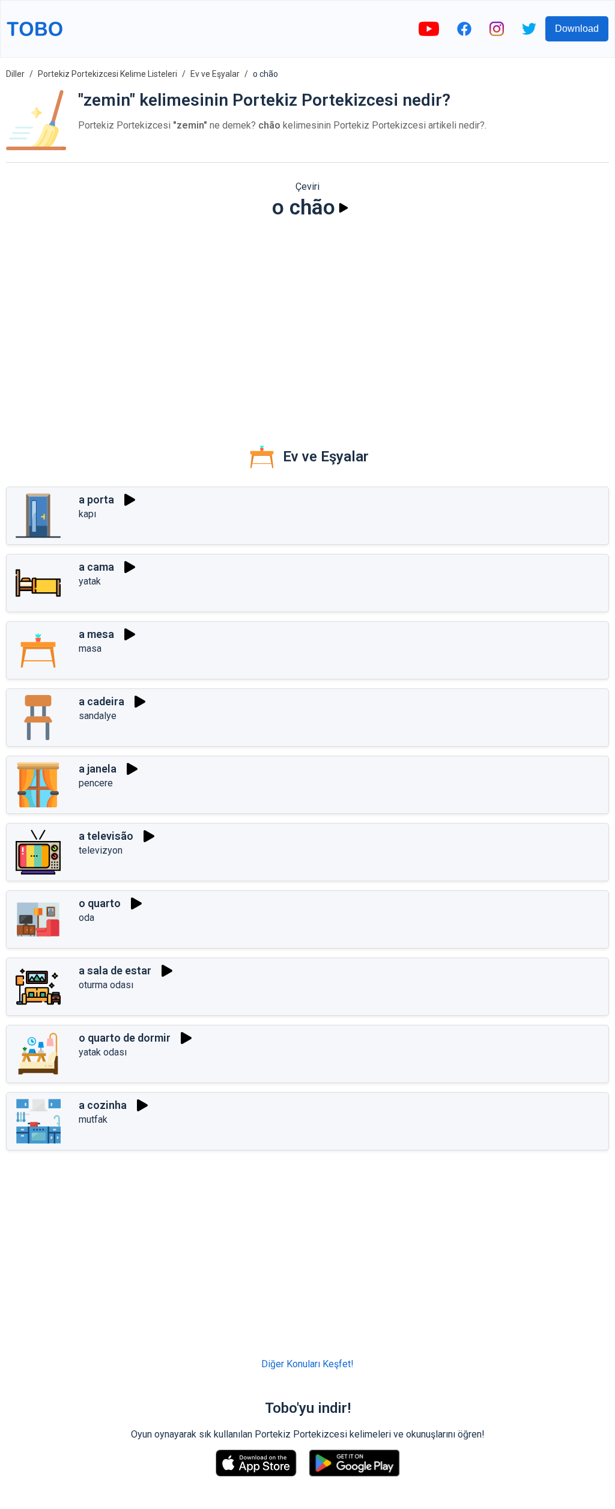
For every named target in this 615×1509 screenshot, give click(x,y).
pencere (96, 783)
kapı (87, 514)
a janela (98, 768)
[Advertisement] (307, 322)
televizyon (101, 850)
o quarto (100, 903)
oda (86, 917)
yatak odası (103, 1052)
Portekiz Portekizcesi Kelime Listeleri (107, 74)
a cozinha (103, 1105)
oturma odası (106, 985)
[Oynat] (343, 207)
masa (90, 648)
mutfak (93, 1119)
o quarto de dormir (125, 1037)
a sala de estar (115, 970)
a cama (96, 566)
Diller (15, 74)
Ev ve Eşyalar (215, 74)
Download (577, 28)
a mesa (96, 634)
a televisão (106, 836)
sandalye (98, 715)
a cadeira (101, 701)
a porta (96, 499)
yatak (90, 581)
